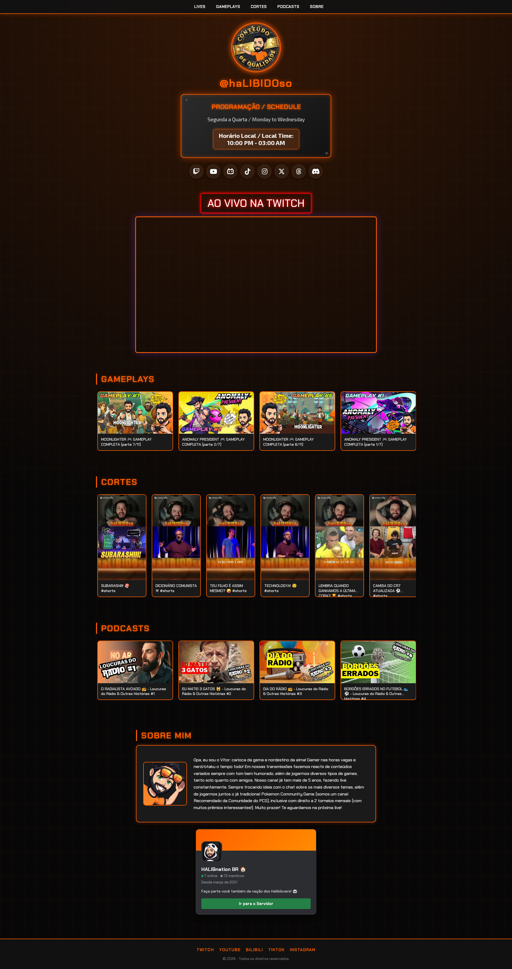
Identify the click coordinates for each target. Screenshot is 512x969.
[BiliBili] (230, 171)
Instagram (302, 949)
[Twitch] (196, 171)
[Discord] (316, 171)
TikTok (276, 949)
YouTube (230, 949)
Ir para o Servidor (256, 903)
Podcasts (288, 6)
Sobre (316, 6)
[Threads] (299, 171)
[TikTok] (247, 171)
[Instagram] (264, 171)
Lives (199, 6)
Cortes (259, 6)
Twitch (205, 949)
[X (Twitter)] (282, 171)
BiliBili (254, 949)
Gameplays (228, 6)
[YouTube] (213, 171)
